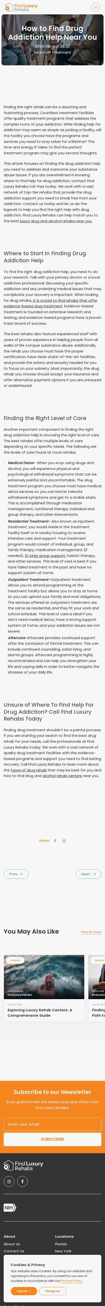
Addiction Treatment (52, 52)
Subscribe (52, 1139)
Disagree (52, 1291)
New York (63, 1251)
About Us (12, 1244)
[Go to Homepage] (23, 1165)
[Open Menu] (95, 7)
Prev (13, 874)
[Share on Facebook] (55, 841)
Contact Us (14, 1251)
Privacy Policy (71, 1281)
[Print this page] (64, 841)
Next (85, 874)
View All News (91, 932)
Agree (22, 1291)
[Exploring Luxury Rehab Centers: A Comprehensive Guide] (44, 977)
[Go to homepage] (21, 7)
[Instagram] (9, 1181)
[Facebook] (22, 1181)
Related (15, 960)
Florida (61, 1244)
